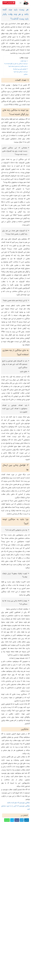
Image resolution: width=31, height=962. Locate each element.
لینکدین (26, 820)
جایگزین (25, 74)
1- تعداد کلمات (23, 61)
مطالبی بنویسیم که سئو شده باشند (18, 802)
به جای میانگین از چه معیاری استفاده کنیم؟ (18, 66)
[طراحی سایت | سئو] (26, 3)
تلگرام (21, 820)
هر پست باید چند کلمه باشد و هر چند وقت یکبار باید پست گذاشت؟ (15, 14)
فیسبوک (17, 820)
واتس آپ (7, 820)
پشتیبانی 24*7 (8, 2)
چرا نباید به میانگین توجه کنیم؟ (20, 72)
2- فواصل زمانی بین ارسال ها (20, 69)
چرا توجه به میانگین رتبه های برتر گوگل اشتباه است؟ (15, 64)
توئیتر (12, 820)
